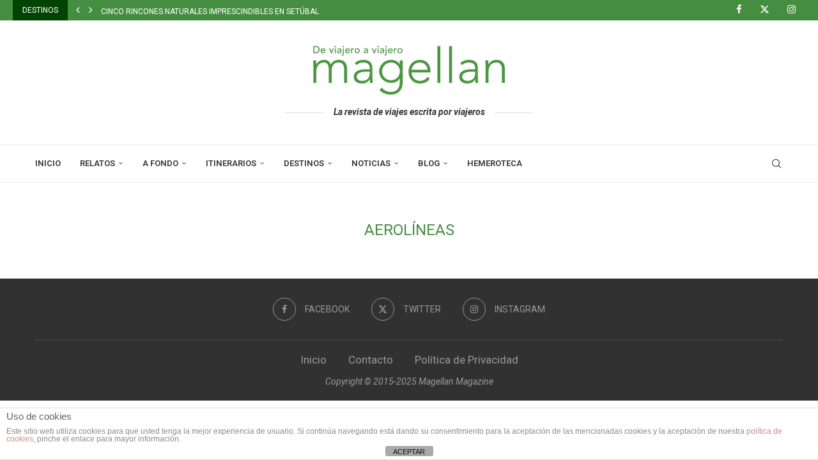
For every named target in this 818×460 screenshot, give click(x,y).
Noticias (370, 163)
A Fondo (160, 163)
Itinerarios (231, 163)
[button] (78, 10)
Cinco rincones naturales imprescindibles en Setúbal (210, 11)
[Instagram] (796, 10)
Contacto (370, 359)
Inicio (48, 163)
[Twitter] (769, 10)
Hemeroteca (494, 163)
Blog (429, 163)
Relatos (97, 163)
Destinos (304, 163)
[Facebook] (744, 10)
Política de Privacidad (466, 359)
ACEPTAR (409, 452)
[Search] (776, 163)
